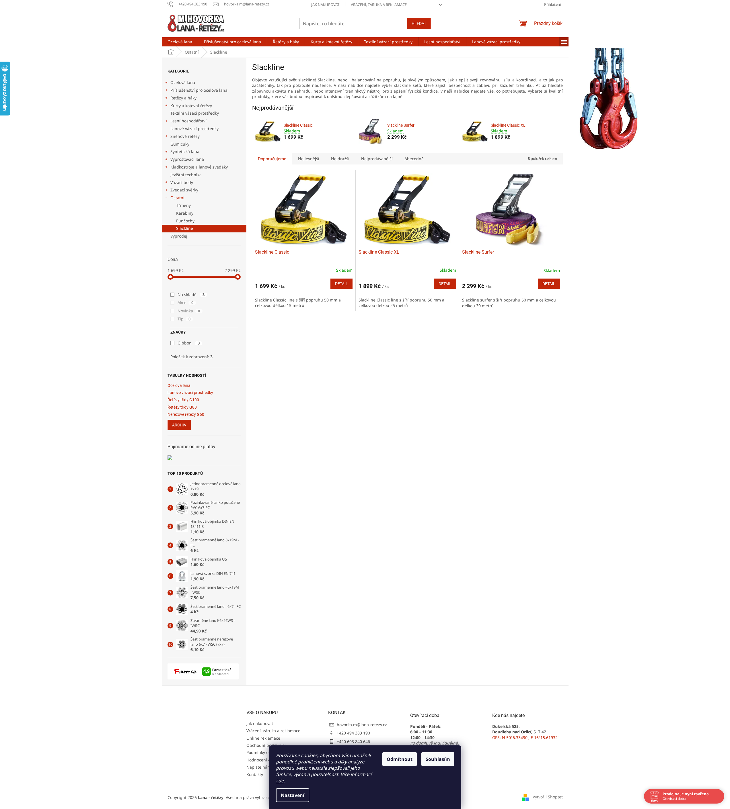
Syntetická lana (184, 151)
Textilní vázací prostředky (194, 113)
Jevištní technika (186, 174)
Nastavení (292, 795)
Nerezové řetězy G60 (186, 414)
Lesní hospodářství (188, 121)
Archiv (179, 425)
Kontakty (254, 774)
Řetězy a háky (183, 98)
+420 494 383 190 (353, 733)
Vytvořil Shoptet (548, 797)
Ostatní (177, 197)
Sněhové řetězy (185, 136)
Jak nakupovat (325, 4)
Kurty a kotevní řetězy (191, 105)
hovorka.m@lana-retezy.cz (362, 724)
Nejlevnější (308, 158)
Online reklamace (263, 738)
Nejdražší (340, 158)
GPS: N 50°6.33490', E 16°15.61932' (525, 737)
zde (280, 780)
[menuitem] (180, 41)
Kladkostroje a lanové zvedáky (199, 167)
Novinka (189, 311)
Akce (185, 302)
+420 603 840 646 (353, 741)
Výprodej (178, 236)
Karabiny (184, 213)
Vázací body (181, 182)
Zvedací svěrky (184, 190)
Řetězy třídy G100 (183, 400)
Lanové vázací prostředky (194, 128)
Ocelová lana (182, 82)
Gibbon (189, 343)
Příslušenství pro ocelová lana (198, 90)
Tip (184, 319)
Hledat (419, 23)
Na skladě (191, 294)
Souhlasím (438, 759)
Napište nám (258, 767)
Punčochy (185, 221)
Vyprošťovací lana (187, 159)
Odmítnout (399, 759)
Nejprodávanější (377, 158)
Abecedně (414, 158)
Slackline (184, 228)
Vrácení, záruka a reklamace (379, 4)
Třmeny (183, 205)
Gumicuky (179, 144)
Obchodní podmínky (265, 745)
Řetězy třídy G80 (182, 407)
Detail (341, 283)
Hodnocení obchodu (265, 760)
